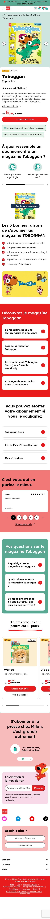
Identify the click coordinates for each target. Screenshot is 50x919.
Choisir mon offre (25, 119)
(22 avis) (20, 88)
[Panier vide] (46, 8)
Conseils (6, 864)
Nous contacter (25, 845)
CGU (18, 884)
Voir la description (10, 106)
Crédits (35, 889)
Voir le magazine (20, 694)
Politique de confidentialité (33, 887)
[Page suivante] (42, 517)
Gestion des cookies (11, 887)
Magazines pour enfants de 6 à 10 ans (23, 15)
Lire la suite (9, 800)
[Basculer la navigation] (2, 8)
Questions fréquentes (25, 838)
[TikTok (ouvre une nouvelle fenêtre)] (45, 818)
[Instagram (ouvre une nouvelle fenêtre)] (4, 818)
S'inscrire (38, 788)
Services (6, 860)
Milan (4, 869)
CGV (12, 884)
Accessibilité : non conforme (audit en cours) (24, 891)
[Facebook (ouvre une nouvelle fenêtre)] (18, 818)
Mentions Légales (30, 884)
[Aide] (35, 8)
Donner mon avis (23, 524)
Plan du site (25, 894)
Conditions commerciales (19, 889)
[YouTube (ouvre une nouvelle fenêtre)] (31, 818)
